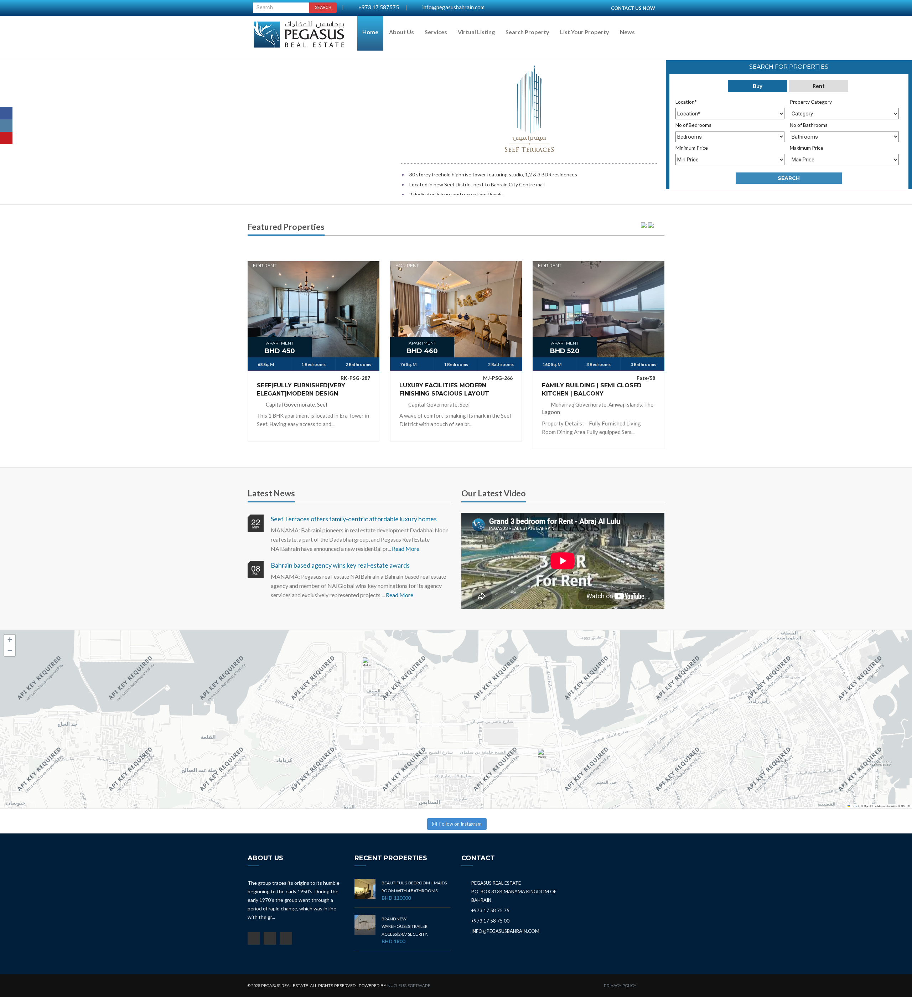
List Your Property (584, 32)
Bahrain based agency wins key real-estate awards (340, 565)
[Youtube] (6, 138)
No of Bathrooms (809, 125)
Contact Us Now (633, 8)
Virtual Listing (476, 32)
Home (370, 32)
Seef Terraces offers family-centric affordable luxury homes (354, 519)
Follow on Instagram (460, 824)
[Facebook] (6, 113)
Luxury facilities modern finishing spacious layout (444, 389)
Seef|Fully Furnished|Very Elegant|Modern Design (301, 389)
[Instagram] (6, 125)
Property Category (811, 102)
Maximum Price (806, 148)
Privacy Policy (620, 985)
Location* (686, 102)
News (627, 32)
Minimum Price (691, 148)
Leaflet (854, 806)
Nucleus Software (408, 985)
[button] (368, 665)
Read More (405, 548)
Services (436, 32)
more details (313, 304)
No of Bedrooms (693, 125)
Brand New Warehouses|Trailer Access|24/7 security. (405, 926)
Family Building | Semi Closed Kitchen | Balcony (592, 389)
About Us (401, 32)
